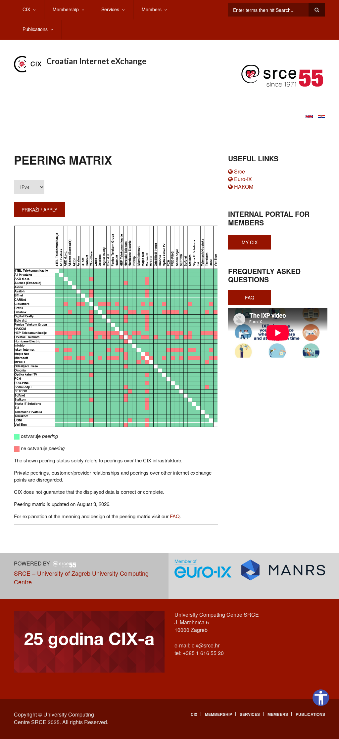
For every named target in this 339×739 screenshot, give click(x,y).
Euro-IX (243, 179)
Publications (35, 29)
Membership (66, 9)
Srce (239, 171)
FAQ (175, 516)
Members (152, 9)
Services (110, 9)
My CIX (250, 242)
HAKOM (243, 186)
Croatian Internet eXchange (96, 61)
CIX (26, 9)
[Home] (27, 63)
